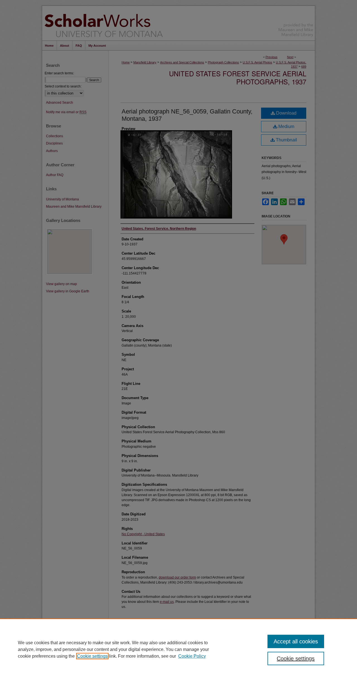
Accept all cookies (296, 641)
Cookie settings (92, 656)
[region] (178, 649)
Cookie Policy (192, 656)
